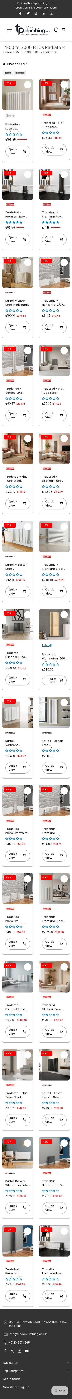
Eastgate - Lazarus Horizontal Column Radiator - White (17, 127)
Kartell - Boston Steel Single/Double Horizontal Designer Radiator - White (17, 567)
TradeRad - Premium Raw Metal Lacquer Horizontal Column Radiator (17, 215)
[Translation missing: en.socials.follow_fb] (5, 1351)
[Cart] (64, 30)
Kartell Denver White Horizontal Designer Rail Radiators (17, 1183)
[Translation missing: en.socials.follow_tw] (12, 1351)
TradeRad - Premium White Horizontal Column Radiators (16, 831)
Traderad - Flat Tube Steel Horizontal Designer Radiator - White (54, 125)
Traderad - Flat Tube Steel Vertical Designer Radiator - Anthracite (17, 1095)
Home (7, 52)
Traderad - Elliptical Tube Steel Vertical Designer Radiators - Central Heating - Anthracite (53, 479)
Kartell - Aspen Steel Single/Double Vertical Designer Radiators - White (54, 743)
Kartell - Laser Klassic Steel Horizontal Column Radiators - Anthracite (52, 1095)
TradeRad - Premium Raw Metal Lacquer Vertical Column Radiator (53, 215)
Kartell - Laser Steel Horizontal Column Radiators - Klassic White (16, 303)
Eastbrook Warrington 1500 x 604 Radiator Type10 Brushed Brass (53, 657)
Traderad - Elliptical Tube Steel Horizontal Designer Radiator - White (17, 1007)
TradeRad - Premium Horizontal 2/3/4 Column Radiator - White (17, 919)
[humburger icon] (9, 29)
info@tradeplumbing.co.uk (28, 1334)
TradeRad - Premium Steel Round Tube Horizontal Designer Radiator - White (54, 919)
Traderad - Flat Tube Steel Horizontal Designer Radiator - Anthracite (53, 391)
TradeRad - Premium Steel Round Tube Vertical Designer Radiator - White (54, 567)
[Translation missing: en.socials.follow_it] (19, 1351)
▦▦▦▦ (20, 73)
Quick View (13, 151)
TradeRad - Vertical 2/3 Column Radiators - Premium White (16, 391)
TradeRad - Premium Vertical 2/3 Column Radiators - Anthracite (13, 1271)
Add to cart (52, 680)
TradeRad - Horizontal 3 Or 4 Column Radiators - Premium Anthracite (54, 1183)
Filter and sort (16, 64)
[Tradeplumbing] (32, 29)
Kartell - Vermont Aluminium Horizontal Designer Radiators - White (13, 743)
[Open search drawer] (56, 30)
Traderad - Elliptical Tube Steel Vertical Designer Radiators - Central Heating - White (53, 1007)
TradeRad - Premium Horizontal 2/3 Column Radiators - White (52, 831)
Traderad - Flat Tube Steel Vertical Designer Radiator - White (17, 479)
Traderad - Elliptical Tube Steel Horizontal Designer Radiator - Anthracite (16, 655)
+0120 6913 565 (19, 1343)
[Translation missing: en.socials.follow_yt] (27, 1351)
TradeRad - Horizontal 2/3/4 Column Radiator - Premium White (54, 303)
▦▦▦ (7, 73)
